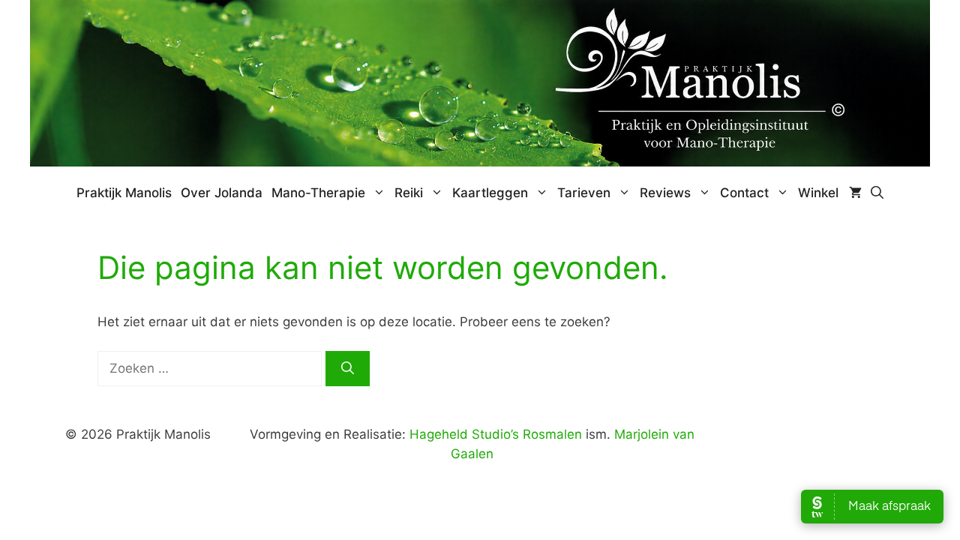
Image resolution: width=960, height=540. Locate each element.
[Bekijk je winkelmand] (855, 192)
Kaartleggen (490, 192)
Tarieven (583, 192)
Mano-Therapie (318, 192)
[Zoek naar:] (212, 368)
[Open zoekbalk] (877, 192)
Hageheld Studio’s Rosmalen (496, 434)
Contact (744, 192)
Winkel (818, 192)
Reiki (408, 192)
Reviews (665, 192)
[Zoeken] (348, 369)
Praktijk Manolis (124, 192)
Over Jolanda (221, 192)
